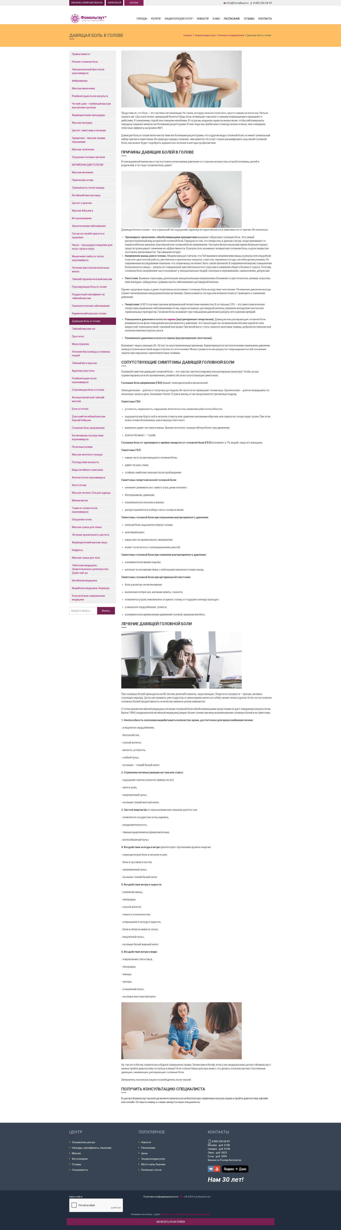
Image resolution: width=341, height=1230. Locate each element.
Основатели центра (83, 1142)
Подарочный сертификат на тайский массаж (88, 296)
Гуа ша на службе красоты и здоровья (88, 235)
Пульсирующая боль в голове (89, 286)
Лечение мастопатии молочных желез (90, 269)
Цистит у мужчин (82, 203)
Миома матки (80, 500)
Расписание (232, 18)
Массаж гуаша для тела (86, 557)
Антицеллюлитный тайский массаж (88, 399)
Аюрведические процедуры (88, 115)
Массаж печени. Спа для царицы (91, 492)
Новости (203, 18)
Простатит (78, 336)
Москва (134, 3)
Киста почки (79, 485)
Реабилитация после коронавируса (84, 380)
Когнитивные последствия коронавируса (87, 437)
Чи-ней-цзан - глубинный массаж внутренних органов (91, 105)
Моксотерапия (80, 344)
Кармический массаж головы (89, 313)
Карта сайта (75, 1196)
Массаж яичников (82, 172)
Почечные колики (82, 446)
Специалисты (80, 1169)
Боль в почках (80, 408)
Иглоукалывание (82, 218)
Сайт (181, 1196)
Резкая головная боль (85, 61)
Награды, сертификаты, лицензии (91, 1147)
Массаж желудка (82, 122)
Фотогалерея (80, 1158)
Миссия (76, 1153)
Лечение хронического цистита (90, 534)
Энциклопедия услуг (178, 18)
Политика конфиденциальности (160, 1196)
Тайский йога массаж (84, 363)
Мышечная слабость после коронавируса (88, 258)
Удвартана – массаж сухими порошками (88, 140)
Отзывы (249, 18)
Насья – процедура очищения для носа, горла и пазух (92, 247)
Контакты (265, 18)
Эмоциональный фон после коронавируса (88, 71)
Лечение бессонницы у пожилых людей (91, 353)
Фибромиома (79, 80)
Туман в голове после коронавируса (85, 510)
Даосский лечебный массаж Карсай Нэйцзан (88, 418)
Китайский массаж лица (86, 195)
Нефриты (77, 550)
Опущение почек (82, 519)
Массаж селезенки (83, 149)
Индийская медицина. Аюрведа (90, 588)
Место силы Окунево (153, 1164)
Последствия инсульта (85, 462)
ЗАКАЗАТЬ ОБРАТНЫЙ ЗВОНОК (87, 2)
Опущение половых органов (88, 157)
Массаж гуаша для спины (87, 527)
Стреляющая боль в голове (88, 389)
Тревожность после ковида (88, 187)
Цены (144, 1153)
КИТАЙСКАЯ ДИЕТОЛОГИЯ (87, 164)
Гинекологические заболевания (90, 305)
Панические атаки (82, 180)
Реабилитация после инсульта (90, 96)
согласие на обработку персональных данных (185, 1214)
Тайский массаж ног (84, 328)
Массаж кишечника (83, 88)
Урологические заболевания (89, 226)
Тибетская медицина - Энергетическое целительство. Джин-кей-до (90, 569)
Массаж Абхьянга (82, 210)
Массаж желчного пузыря (87, 454)
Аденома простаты (83, 370)
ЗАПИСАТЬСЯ (114, 2)
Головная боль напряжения (88, 427)
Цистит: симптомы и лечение (89, 130)
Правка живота (81, 54)
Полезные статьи (151, 1169)
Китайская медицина (84, 580)
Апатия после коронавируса (88, 477)
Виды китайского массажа (87, 469)
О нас (216, 18)
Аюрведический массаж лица (89, 542)
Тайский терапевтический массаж (92, 279)
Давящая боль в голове (86, 321)
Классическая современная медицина (88, 597)
